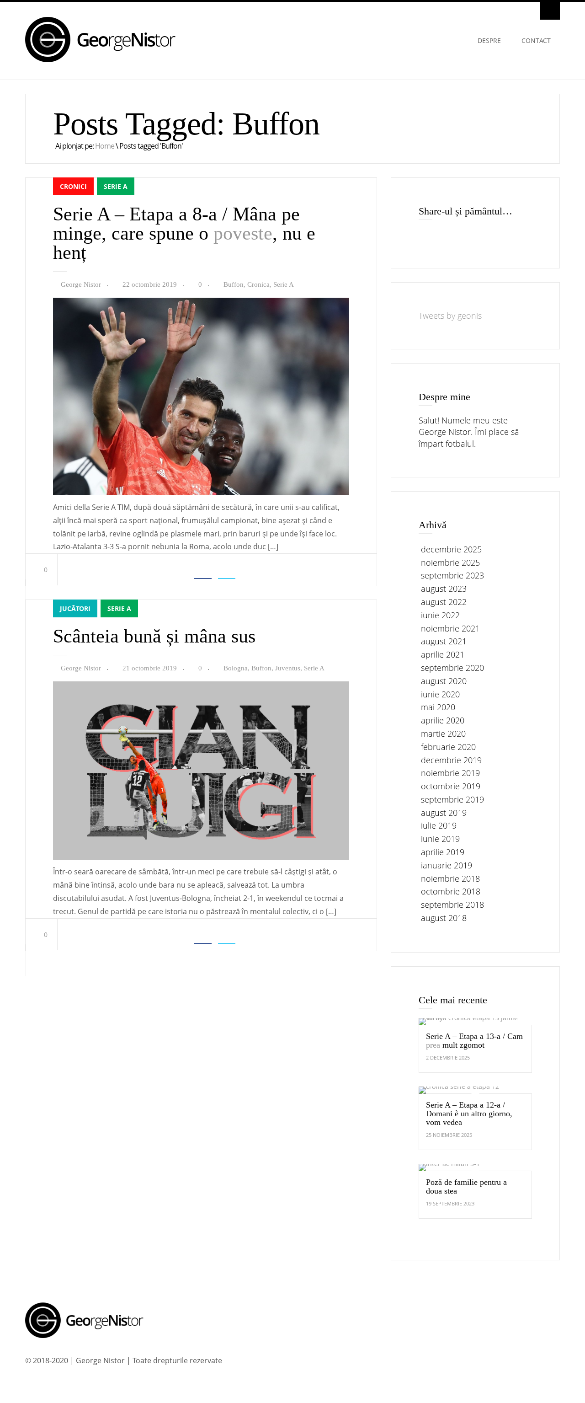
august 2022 (444, 601)
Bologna (235, 668)
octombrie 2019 (450, 786)
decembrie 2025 (451, 549)
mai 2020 (438, 707)
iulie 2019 (439, 825)
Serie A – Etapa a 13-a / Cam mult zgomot (474, 1041)
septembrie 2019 (452, 799)
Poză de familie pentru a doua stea (466, 1186)
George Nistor (81, 284)
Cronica (258, 284)
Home (104, 146)
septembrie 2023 (452, 575)
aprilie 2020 (442, 720)
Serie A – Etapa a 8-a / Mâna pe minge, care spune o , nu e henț (184, 233)
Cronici (73, 186)
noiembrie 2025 (450, 562)
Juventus (287, 668)
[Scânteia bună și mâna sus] (201, 857)
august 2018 (444, 917)
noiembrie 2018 (450, 878)
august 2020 (444, 680)
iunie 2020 (440, 694)
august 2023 (444, 588)
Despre (489, 40)
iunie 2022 (440, 615)
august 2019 (444, 812)
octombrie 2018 (450, 891)
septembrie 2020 (452, 667)
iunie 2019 (440, 838)
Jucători (75, 608)
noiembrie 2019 (450, 772)
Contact (536, 40)
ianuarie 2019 (446, 865)
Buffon (233, 284)
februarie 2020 (448, 746)
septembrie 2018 (452, 904)
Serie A (116, 186)
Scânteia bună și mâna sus (154, 636)
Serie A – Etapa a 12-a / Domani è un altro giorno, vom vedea (469, 1113)
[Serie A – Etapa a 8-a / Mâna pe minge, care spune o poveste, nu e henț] (201, 492)
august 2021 (444, 641)
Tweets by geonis (450, 315)
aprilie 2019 (442, 851)
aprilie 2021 (442, 654)
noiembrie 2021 (450, 628)
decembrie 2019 (451, 760)
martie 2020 (443, 733)
